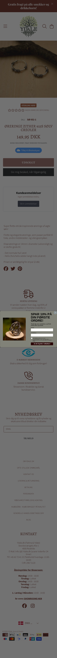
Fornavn (32, 327)
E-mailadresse (33, 332)
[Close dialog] (55, 312)
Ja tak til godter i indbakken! (42, 343)
